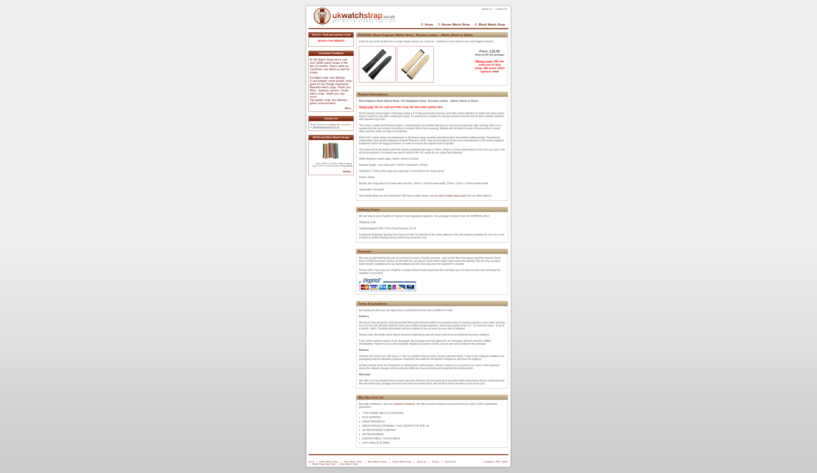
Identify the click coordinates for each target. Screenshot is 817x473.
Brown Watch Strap (456, 24)
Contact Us (501, 9)
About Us (487, 9)
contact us (334, 124)
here (496, 71)
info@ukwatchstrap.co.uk (326, 127)
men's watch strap (448, 195)
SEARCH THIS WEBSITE (331, 41)
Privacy (435, 461)
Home (429, 24)
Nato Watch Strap (349, 464)
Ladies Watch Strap (328, 461)
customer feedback (404, 403)
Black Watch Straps (377, 461)
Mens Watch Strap (353, 461)
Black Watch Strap (492, 24)
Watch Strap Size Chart (323, 464)
